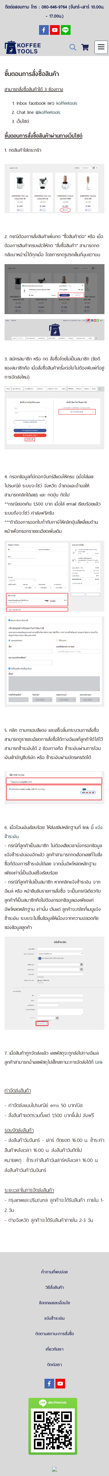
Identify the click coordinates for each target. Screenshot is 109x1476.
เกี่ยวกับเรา (55, 1349)
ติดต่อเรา (54, 1364)
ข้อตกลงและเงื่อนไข (54, 1302)
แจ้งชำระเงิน (54, 1318)
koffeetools (67, 103)
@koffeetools (48, 112)
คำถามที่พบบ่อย (54, 1272)
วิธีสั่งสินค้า (54, 1287)
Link (99, 1062)
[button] (71, 47)
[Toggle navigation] (101, 47)
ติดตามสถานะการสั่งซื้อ (54, 1333)
